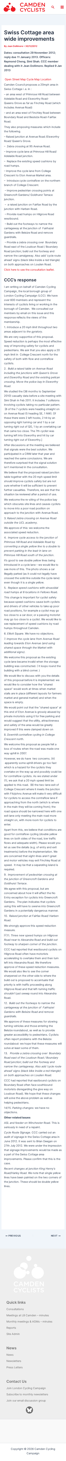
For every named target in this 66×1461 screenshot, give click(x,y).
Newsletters (13, 1361)
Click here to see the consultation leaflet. (29, 269)
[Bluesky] (29, 1410)
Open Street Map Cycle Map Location (28, 79)
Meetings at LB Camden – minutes (27, 1315)
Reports (11, 1327)
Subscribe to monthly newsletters (27, 1394)
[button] (53, 7)
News (10, 1354)
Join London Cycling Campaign (26, 1388)
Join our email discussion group (26, 1400)
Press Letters (14, 1367)
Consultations (15, 1309)
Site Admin (13, 1334)
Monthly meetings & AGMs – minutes (29, 1321)
